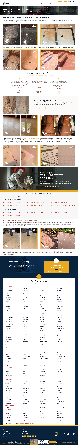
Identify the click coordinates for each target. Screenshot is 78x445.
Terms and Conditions (17, 442)
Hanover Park (26, 303)
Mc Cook (42, 295)
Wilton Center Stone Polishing (12, 215)
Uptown (58, 324)
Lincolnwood (25, 343)
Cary (24, 407)
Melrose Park (43, 297)
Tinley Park (59, 323)
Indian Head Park (26, 319)
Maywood (42, 293)
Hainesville (25, 385)
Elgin (24, 373)
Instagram (23, 436)
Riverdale (59, 290)
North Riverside (43, 310)
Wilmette (59, 335)
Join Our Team (26, 433)
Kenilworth (25, 326)
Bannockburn (8, 385)
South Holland (60, 306)
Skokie (58, 304)
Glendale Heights (26, 356)
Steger (58, 308)
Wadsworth (59, 395)
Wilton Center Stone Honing (60, 212)
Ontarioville (42, 360)
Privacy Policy (10, 442)
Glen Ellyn (25, 354)
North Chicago (43, 399)
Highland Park (26, 388)
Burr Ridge (7, 360)
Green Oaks (25, 381)
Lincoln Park (25, 341)
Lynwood (25, 344)
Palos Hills (42, 332)
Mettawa (42, 394)
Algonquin (7, 407)
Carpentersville (8, 377)
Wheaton (59, 354)
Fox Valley (25, 352)
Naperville (42, 351)
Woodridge (59, 361)
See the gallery (39, 108)
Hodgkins (25, 312)
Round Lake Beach (61, 386)
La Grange (25, 330)
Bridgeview (7, 306)
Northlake (42, 315)
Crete (6, 330)
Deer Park (7, 332)
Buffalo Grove (8, 388)
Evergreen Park (8, 343)
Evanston (7, 341)
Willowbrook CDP (61, 356)
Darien (6, 365)
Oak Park (42, 321)
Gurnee (24, 383)
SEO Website (64, 442)
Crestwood (7, 328)
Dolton (6, 335)
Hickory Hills (25, 308)
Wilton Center (60, 420)
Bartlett (7, 295)
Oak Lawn (42, 319)
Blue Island (7, 304)
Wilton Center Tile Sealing (35, 205)
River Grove (59, 288)
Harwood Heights (26, 306)
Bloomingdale (8, 358)
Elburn (24, 371)
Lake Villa (42, 383)
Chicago (7, 315)
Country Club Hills (9, 324)
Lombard (25, 365)
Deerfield (7, 392)
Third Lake (59, 388)
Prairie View (59, 381)
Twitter (28, 436)
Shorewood (59, 415)
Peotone (41, 420)
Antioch (7, 383)
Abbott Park (8, 381)
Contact (73, 3)
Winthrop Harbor (60, 401)
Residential (42, 3)
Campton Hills (8, 375)
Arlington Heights (9, 290)
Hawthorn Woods (26, 386)
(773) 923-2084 (71, 1)
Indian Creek (25, 392)
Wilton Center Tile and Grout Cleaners (32, 138)
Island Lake (25, 395)
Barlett (6, 352)
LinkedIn (33, 436)
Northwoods (42, 352)
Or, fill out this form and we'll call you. (56, 271)
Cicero (6, 323)
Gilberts (24, 377)
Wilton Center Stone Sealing (36, 212)
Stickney (59, 310)
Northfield (42, 313)
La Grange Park (26, 333)
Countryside (8, 326)
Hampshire (42, 369)
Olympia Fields (43, 323)
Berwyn (7, 303)
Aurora (7, 351)
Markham (42, 290)
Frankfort (25, 415)
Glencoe (24, 293)
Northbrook (42, 312)
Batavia (7, 354)
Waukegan (59, 399)
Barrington (7, 293)
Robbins (58, 293)
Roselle (41, 361)
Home (5, 429)
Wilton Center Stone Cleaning (12, 212)
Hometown (25, 315)
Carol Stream (8, 361)
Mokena (41, 413)
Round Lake (59, 385)
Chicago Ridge (8, 319)
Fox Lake (7, 397)
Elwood (24, 413)
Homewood (25, 317)
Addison (7, 349)
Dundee (24, 369)
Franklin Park (25, 292)
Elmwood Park (8, 339)
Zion (58, 403)
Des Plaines (7, 333)
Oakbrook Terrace (44, 358)
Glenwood (25, 297)
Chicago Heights (9, 317)
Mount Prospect (43, 304)
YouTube (30, 436)
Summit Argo (60, 317)
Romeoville (59, 413)
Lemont (24, 339)
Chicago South (8, 321)
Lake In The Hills (61, 407)
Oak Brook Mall (43, 356)
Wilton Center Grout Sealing (60, 202)
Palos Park (42, 333)
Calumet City (8, 313)
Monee (41, 415)
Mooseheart (42, 371)
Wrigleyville (59, 341)
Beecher (7, 413)
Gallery (55, 3)
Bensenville (7, 356)
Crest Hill (7, 420)
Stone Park (59, 312)
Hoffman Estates (26, 313)
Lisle (24, 363)
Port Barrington (43, 403)
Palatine (41, 328)
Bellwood (7, 299)
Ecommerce (68, 442)
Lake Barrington (26, 401)
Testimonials (67, 3)
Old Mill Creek (43, 401)
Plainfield (59, 411)
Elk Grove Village (9, 337)
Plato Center (42, 375)
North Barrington (43, 397)
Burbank (7, 312)
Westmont (59, 352)
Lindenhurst (42, 390)
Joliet (24, 419)
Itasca (24, 360)
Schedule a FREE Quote (62, 1)
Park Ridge (42, 337)
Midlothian (42, 301)
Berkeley (7, 301)
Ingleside (25, 394)
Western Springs (60, 328)
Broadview (7, 308)
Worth (58, 339)
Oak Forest (42, 317)
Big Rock (7, 373)
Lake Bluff (25, 403)
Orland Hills (42, 324)
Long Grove (42, 392)
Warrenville (42, 365)
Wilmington (59, 419)
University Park (60, 417)
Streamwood (59, 313)
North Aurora (43, 373)
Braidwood (7, 417)
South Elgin (59, 369)
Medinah (42, 349)
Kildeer (24, 328)
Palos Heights (43, 330)
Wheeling (59, 330)
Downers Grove (26, 349)
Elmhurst (25, 351)
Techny (58, 319)
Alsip (6, 288)
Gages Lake (8, 399)
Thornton (59, 321)
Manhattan (42, 411)
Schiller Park (60, 303)
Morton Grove (43, 303)
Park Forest (42, 335)
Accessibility (5, 442)
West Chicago (60, 351)
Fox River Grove (43, 407)
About (61, 3)
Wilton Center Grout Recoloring (13, 202)
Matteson (42, 292)
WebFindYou (73, 442)
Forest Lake (8, 394)
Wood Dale (59, 360)
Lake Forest (42, 381)
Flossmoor (7, 344)
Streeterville (59, 315)
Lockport (25, 420)
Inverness (25, 321)
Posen (41, 339)
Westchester (59, 326)
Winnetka (59, 337)
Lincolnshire (42, 388)
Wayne (58, 349)
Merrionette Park (43, 299)
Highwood (25, 390)
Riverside (59, 292)
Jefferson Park (26, 323)
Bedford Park (8, 297)
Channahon (7, 419)
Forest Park (25, 288)
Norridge (42, 308)
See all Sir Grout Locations (27, 423)
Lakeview (25, 335)
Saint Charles (43, 377)
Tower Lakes (60, 390)
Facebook (25, 436)
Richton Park (42, 343)
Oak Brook (42, 354)
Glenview (25, 295)
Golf (24, 301)
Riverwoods (59, 383)
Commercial (49, 3)
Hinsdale (24, 358)
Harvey (24, 304)
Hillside (24, 310)
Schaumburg (59, 301)
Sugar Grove (59, 371)
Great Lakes (8, 403)
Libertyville (42, 386)
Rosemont (59, 297)
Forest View (25, 290)
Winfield (59, 358)
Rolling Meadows (61, 295)
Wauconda (59, 397)
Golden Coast (25, 299)
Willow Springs (60, 333)
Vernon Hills (59, 392)
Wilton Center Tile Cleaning (12, 205)
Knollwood (25, 399)
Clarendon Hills (8, 363)
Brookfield (7, 310)
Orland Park (42, 326)
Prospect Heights (43, 341)
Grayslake (7, 401)
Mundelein (42, 395)
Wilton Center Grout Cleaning (36, 202)
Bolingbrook (8, 415)
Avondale (7, 292)
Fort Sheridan (8, 395)
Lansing (24, 337)
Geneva (24, 375)
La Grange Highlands (27, 332)
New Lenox (42, 419)
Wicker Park (59, 332)
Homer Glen (25, 417)
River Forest (42, 344)
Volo (58, 394)
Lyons (41, 288)
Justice (24, 324)
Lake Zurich (42, 385)
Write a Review (56, 1)
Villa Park (42, 363)
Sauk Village (59, 299)
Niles (41, 306)
